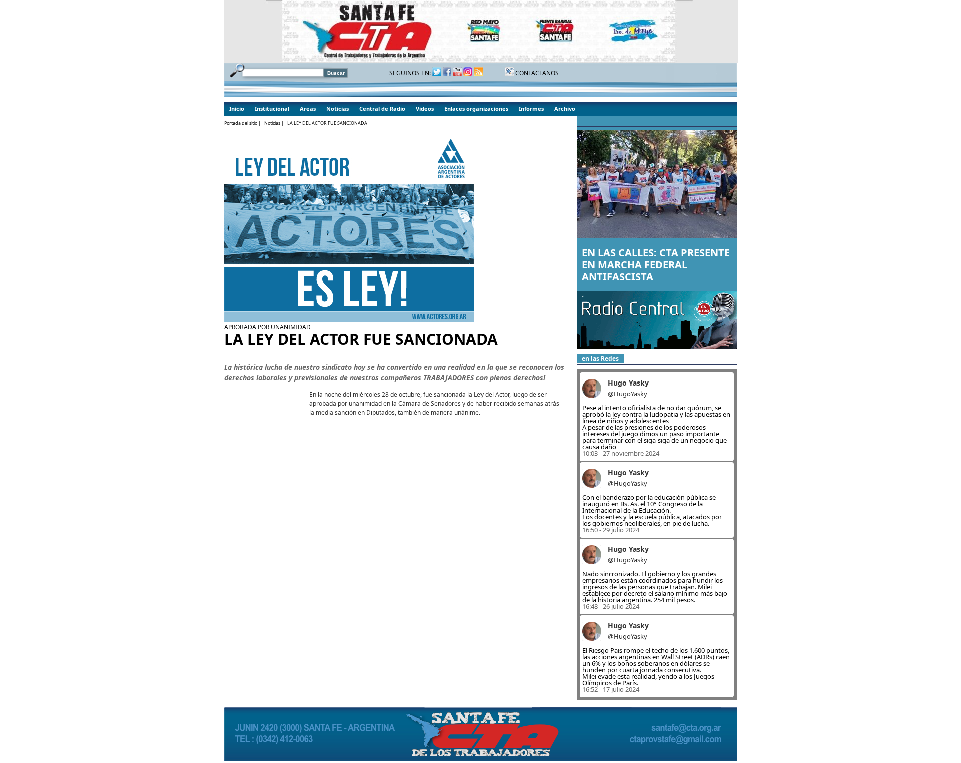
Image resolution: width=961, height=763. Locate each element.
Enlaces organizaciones (476, 108)
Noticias (337, 108)
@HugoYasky (627, 393)
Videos (425, 108)
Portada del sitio (240, 123)
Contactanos (536, 73)
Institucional (272, 108)
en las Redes (600, 358)
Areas (308, 108)
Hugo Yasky (628, 383)
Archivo (564, 108)
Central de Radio (382, 108)
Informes (531, 108)
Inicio (236, 108)
